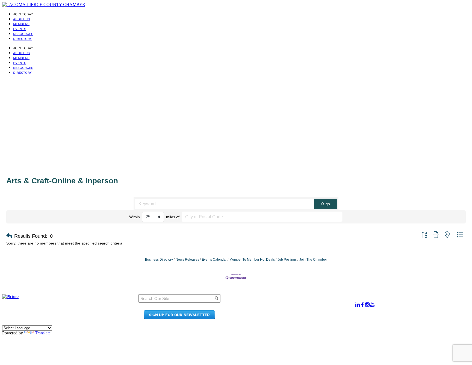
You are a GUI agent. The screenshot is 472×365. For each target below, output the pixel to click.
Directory (22, 39)
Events (19, 29)
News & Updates (295, 307)
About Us (21, 19)
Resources (23, 34)
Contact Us (289, 312)
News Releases (187, 259)
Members (21, 24)
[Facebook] (362, 304)
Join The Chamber (313, 259)
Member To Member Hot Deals (252, 259)
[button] (9, 236)
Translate (43, 333)
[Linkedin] (357, 304)
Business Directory (159, 259)
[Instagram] (367, 304)
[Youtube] (372, 304)
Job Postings (287, 259)
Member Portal (293, 302)
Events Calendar (214, 259)
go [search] (328, 204)
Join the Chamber (297, 317)
